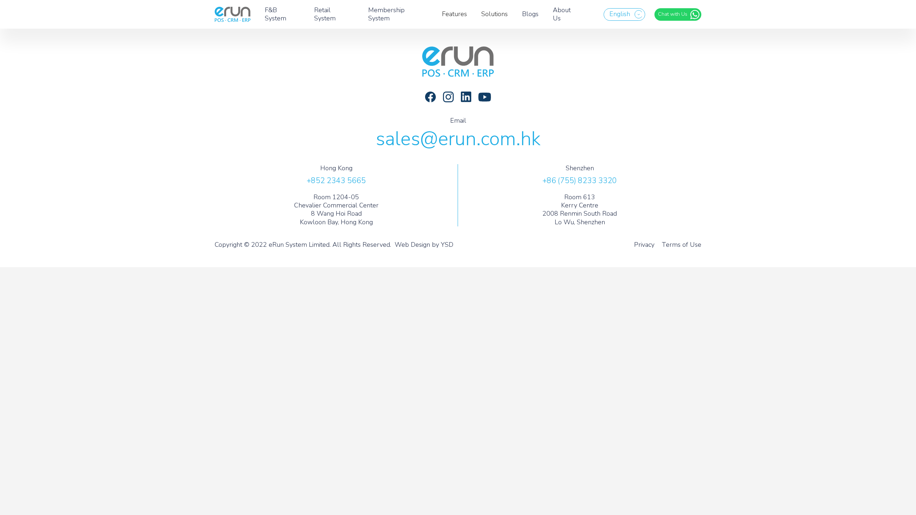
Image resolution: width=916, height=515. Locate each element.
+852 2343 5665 (336, 181)
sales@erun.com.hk (458, 139)
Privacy (644, 245)
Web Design (412, 244)
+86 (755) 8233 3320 (579, 181)
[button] (624, 14)
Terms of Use (681, 245)
